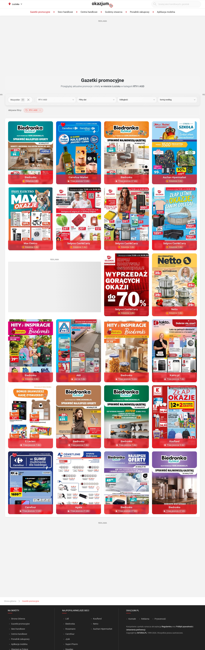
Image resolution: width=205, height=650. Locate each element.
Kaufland (97, 619)
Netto (95, 624)
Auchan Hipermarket (102, 629)
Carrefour (69, 634)
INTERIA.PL (142, 633)
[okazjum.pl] (102, 5)
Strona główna (10, 601)
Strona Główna (18, 619)
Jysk (67, 639)
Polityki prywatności (184, 626)
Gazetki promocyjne (20, 624)
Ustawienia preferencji (135, 630)
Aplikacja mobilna (19, 644)
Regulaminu (167, 626)
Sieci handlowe (18, 629)
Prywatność (160, 619)
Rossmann (70, 629)
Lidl (67, 619)
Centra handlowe (19, 634)
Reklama (145, 619)
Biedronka (70, 624)
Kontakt (132, 619)
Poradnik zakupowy (20, 639)
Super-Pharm (71, 644)
